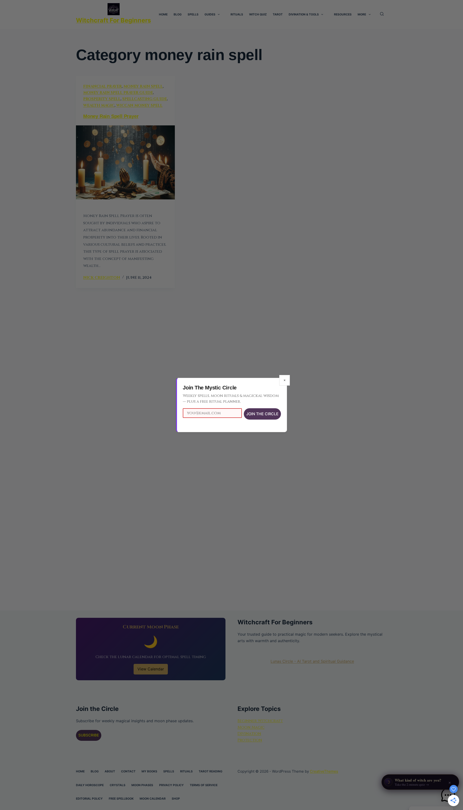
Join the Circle (262, 413)
